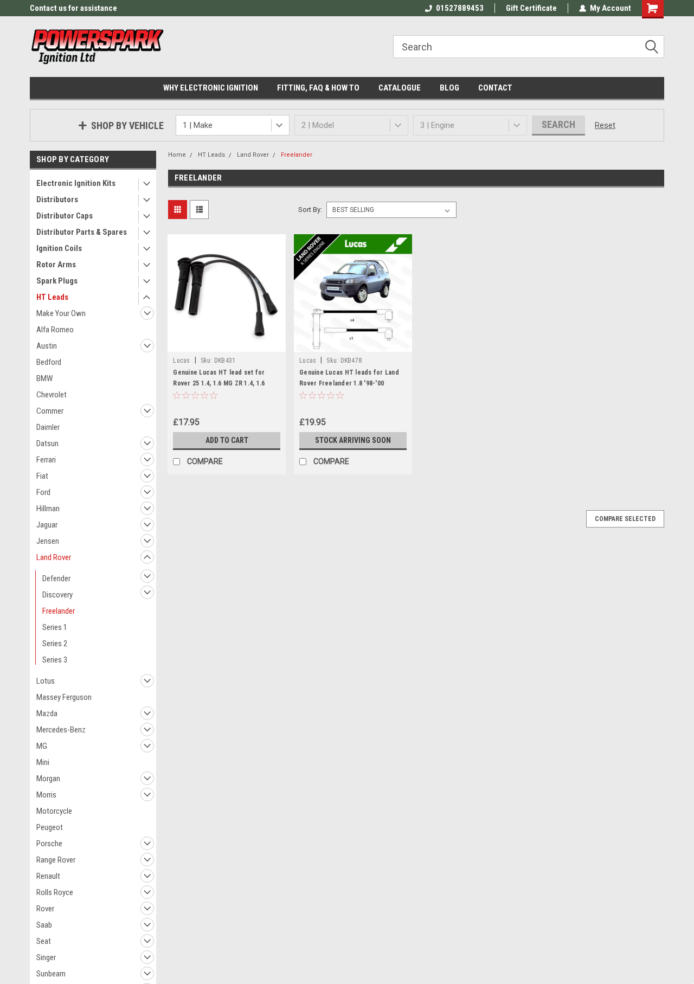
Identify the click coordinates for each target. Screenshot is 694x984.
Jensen (47, 541)
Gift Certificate (531, 8)
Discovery (57, 595)
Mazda (46, 713)
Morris (46, 795)
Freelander (58, 611)
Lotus (45, 681)
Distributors (57, 199)
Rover (45, 909)
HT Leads (52, 297)
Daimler (48, 427)
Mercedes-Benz (61, 730)
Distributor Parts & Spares (81, 232)
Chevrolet (51, 395)
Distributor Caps (64, 216)
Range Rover (55, 860)
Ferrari (46, 460)
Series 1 (54, 627)
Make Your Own (61, 313)
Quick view (227, 343)
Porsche (49, 843)
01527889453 (460, 8)
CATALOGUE (399, 88)
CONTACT (495, 88)
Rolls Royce (54, 892)
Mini (42, 762)
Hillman (48, 508)
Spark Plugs (57, 281)
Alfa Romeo (55, 330)
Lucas (181, 360)
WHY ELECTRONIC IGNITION (210, 88)
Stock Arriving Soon (353, 440)
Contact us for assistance (73, 8)
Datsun (47, 443)
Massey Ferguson (64, 697)
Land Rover (53, 557)
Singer (46, 957)
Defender (56, 578)
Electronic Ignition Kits (75, 183)
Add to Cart (226, 440)
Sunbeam (51, 974)
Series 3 (54, 660)
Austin (46, 346)
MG (41, 746)
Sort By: (310, 209)
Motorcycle (54, 811)
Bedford (48, 362)
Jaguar (46, 525)
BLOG (449, 88)
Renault (48, 876)
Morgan (48, 778)
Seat (43, 941)
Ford (43, 492)
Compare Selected (625, 519)
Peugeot (49, 827)
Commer (49, 411)
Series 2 (54, 643)
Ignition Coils (59, 248)
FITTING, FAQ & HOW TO (318, 88)
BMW (44, 378)
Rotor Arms (56, 264)
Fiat (42, 476)
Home (177, 154)
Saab (44, 925)
